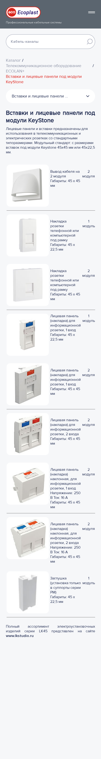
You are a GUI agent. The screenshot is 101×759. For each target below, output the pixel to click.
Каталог (13, 60)
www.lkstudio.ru (20, 635)
